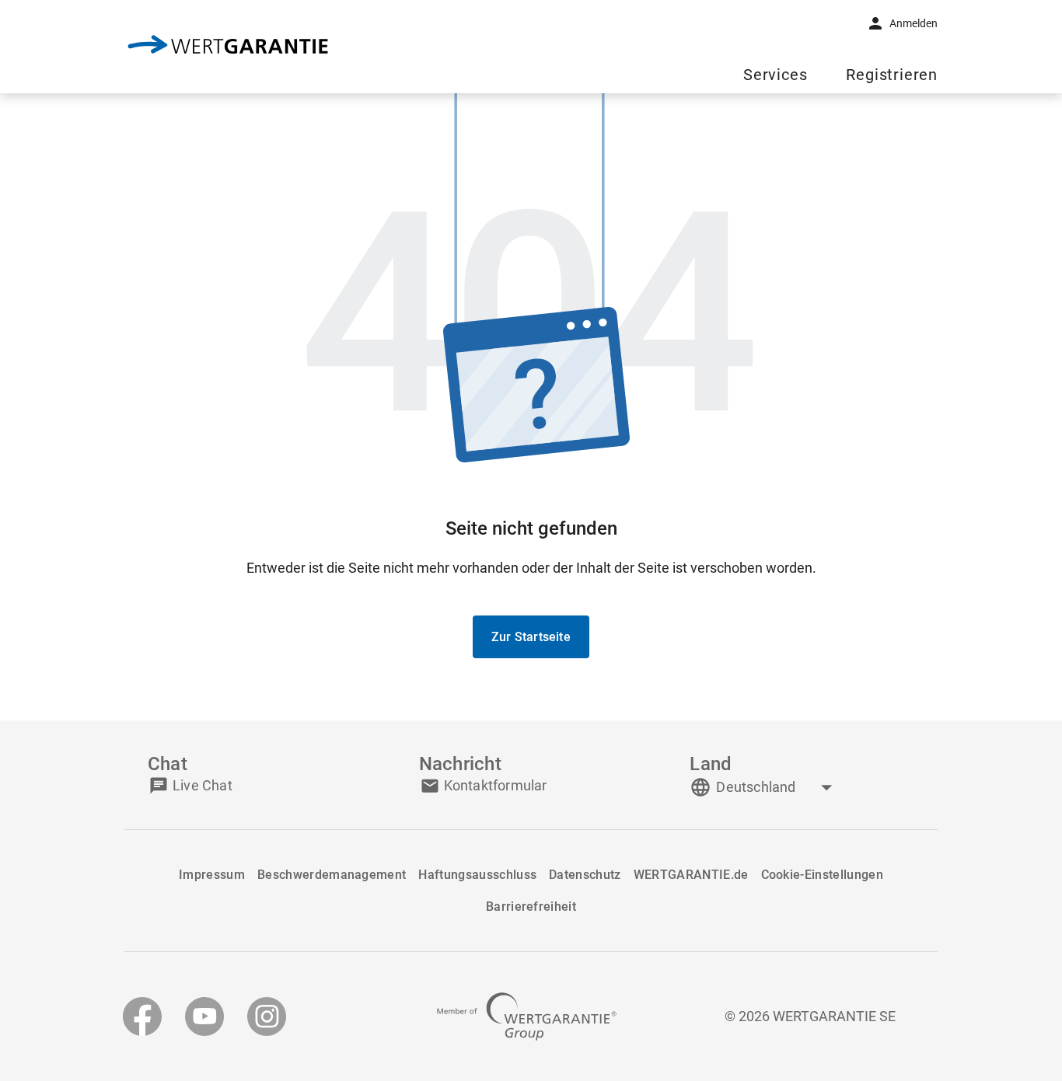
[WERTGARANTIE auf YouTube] (204, 1016)
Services (775, 75)
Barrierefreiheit (531, 906)
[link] (228, 46)
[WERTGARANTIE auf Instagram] (266, 1016)
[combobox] (776, 787)
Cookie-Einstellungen (822, 874)
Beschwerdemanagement (331, 874)
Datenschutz (585, 874)
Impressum (212, 874)
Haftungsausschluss (477, 874)
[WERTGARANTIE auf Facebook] (142, 1016)
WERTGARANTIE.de (691, 874)
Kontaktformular (495, 785)
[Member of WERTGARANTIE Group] (527, 1016)
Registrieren (892, 75)
